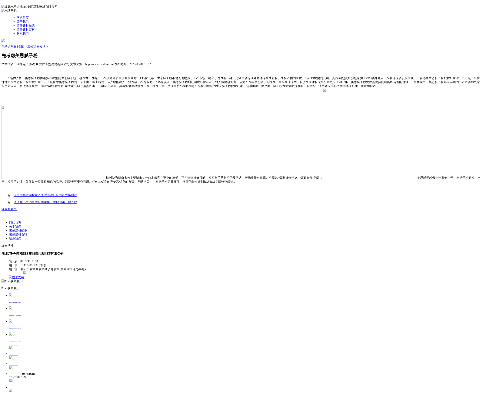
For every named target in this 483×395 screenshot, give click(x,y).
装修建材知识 (26, 25)
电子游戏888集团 (13, 46)
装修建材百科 (26, 29)
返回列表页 (9, 209)
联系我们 (23, 33)
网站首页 (23, 17)
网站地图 (17, 273)
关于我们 (23, 21)
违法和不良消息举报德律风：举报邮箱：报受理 (45, 202)
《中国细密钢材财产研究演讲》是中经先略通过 (45, 195)
